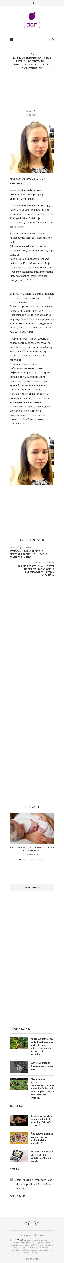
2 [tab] (23, 859)
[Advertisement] (29, 89)
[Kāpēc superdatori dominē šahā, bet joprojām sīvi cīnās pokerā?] (19, 1120)
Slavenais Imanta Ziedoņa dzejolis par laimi (42, 1066)
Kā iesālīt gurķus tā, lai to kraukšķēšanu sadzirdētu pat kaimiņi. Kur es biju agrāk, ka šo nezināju (42, 1047)
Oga (36, 111)
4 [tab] (28, 859)
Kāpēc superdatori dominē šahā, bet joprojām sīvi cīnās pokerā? (41, 1121)
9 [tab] (41, 859)
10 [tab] (44, 859)
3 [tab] (25, 859)
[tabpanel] (32, 834)
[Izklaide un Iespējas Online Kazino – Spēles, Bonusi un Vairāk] (19, 1156)
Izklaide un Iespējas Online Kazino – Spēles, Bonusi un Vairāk (42, 1156)
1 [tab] (20, 859)
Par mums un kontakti (32, 1235)
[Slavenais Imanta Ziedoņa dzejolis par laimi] (19, 1067)
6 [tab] (33, 859)
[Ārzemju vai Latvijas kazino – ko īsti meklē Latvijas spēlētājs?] (19, 1138)
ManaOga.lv (22, 1240)
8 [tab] (39, 859)
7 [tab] (36, 859)
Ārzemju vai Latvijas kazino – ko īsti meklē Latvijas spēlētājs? (42, 1139)
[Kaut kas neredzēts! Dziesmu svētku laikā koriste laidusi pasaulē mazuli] (32, 828)
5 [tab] (31, 859)
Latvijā (32, 54)
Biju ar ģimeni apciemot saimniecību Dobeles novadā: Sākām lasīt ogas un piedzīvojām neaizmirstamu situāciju (42, 1088)
